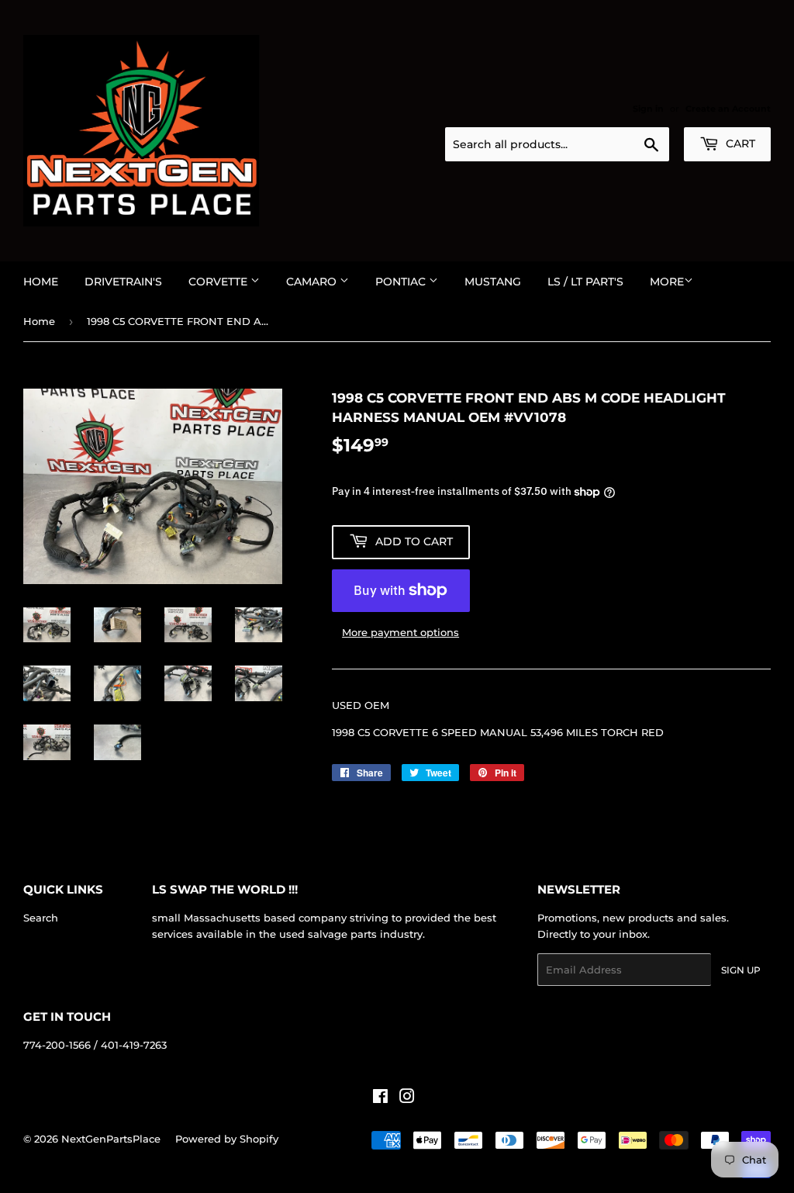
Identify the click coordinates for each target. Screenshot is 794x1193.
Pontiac (402, 282)
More (667, 282)
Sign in (648, 108)
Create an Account (728, 108)
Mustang (492, 282)
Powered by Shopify (226, 1138)
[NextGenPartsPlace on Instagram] (407, 1098)
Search (40, 917)
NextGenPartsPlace (111, 1138)
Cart (739, 143)
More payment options (400, 632)
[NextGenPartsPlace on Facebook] (380, 1098)
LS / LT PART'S (585, 282)
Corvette (219, 282)
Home (40, 282)
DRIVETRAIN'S (123, 282)
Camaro (313, 282)
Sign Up (741, 970)
